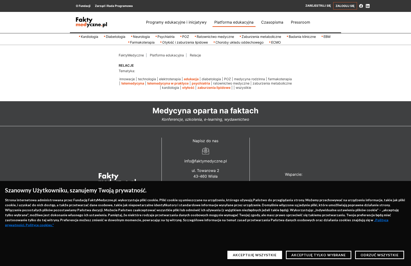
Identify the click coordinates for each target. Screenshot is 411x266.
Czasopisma (272, 22)
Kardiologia (89, 37)
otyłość (188, 87)
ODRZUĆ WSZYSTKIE (380, 255)
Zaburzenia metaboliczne (261, 37)
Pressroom (300, 22)
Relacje (195, 55)
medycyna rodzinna (249, 79)
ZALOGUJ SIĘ (345, 6)
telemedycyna (132, 83)
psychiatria (201, 83)
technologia (147, 79)
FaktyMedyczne (131, 55)
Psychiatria (166, 37)
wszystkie (243, 87)
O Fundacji (83, 6)
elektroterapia (170, 79)
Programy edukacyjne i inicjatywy (176, 22)
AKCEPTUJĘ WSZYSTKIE (255, 255)
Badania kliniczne (302, 37)
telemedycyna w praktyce (168, 83)
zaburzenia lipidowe (213, 87)
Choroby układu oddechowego (239, 42)
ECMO (276, 42)
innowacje (127, 79)
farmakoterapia (280, 79)
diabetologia (211, 79)
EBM (326, 37)
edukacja (191, 79)
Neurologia (141, 37)
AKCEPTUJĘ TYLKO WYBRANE (318, 255)
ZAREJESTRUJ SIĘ (318, 5)
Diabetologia (115, 37)
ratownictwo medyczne (231, 83)
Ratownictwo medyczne (215, 37)
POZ (185, 37)
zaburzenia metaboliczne (272, 83)
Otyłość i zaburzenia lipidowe (185, 42)
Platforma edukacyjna (234, 22)
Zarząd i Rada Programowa (114, 6)
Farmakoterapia (142, 42)
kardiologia (170, 87)
